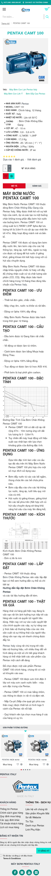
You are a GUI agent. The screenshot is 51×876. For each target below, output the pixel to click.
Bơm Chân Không (18, 207)
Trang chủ (5, 23)
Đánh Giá (36, 185)
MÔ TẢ (14, 185)
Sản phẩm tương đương (15, 727)
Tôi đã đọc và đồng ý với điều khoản (17, 857)
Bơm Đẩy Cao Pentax (35, 93)
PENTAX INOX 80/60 (10, 760)
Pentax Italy (20, 284)
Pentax (25, 103)
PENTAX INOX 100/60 (37, 760)
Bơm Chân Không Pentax (16, 577)
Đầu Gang (33, 207)
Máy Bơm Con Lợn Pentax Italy (23, 89)
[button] (21, 769)
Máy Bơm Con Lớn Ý (13, 93)
